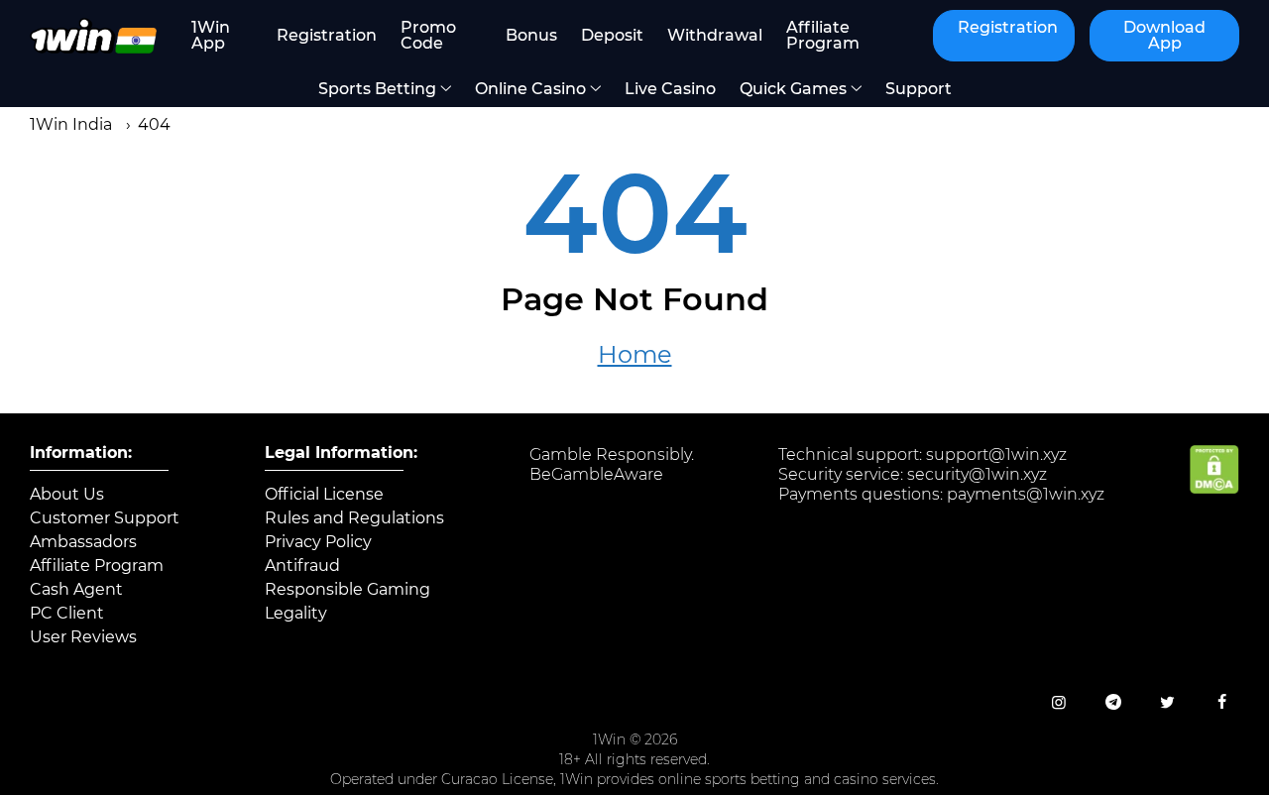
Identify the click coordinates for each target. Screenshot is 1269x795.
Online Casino (530, 88)
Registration (327, 35)
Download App (1164, 35)
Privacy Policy (318, 542)
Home (635, 355)
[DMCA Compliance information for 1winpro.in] (1214, 488)
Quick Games (793, 88)
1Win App (210, 35)
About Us (67, 495)
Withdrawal (714, 35)
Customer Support (104, 518)
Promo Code (428, 35)
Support (918, 88)
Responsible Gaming (347, 590)
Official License (324, 495)
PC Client (67, 614)
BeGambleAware (596, 474)
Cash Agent (76, 590)
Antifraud (302, 566)
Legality (296, 614)
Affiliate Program (823, 35)
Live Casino (670, 88)
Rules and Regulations (354, 518)
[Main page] (93, 35)
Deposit (612, 35)
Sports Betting (377, 88)
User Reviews (83, 637)
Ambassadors (83, 542)
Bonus (531, 35)
